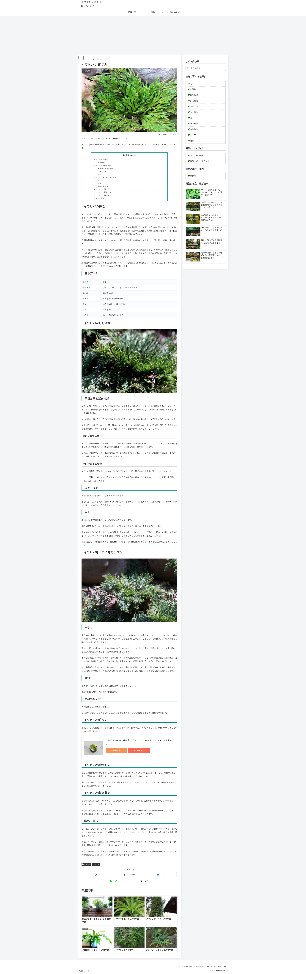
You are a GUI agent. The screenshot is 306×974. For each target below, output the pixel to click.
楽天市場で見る (139, 750)
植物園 (193, 176)
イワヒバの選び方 (102, 189)
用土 (99, 174)
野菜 (192, 141)
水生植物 (194, 129)
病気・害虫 (100, 198)
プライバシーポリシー (217, 967)
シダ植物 (87, 864)
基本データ (102, 163)
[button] (145, 881)
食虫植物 (194, 123)
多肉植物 (194, 101)
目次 (127, 155)
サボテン (194, 106)
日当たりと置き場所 (105, 169)
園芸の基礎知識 (197, 155)
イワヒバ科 (96, 864)
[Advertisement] (153, 35)
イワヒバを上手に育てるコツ (107, 177)
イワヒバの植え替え (103, 195)
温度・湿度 (102, 172)
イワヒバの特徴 (102, 160)
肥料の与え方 (103, 186)
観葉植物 (194, 95)
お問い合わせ (187, 967)
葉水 (99, 183)
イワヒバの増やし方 (103, 192)
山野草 (193, 89)
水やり (100, 180)
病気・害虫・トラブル (199, 161)
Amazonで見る (116, 750)
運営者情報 (200, 967)
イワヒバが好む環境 (103, 166)
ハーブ (193, 135)
